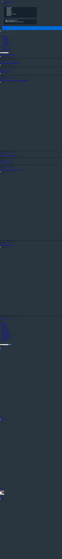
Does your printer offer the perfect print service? (11, 169)
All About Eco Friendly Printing (7, 54)
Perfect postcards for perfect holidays (9, 155)
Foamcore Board (2, 488)
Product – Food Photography (6, 333)
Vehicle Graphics (4, 340)
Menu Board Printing (5, 327)
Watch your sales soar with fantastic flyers (10, 63)
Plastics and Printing (5, 71)
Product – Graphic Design (5, 334)
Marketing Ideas (4, 326)
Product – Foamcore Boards (6, 332)
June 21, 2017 (8, 60)
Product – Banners (4, 328)
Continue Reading (2, 61)
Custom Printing (4, 323)
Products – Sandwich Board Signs (7, 337)
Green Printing (4, 325)
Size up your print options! (6, 162)
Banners (3, 322)
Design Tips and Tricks (5, 324)
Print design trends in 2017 (6, 245)
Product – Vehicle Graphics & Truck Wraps (8, 336)
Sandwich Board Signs (5, 339)
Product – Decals (4, 331)
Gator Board (1, 496)
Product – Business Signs (5, 330)
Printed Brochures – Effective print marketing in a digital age (14, 80)
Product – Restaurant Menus (6, 335)
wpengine (4, 60)
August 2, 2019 (2, 418)
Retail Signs (3, 338)
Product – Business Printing (6, 329)
